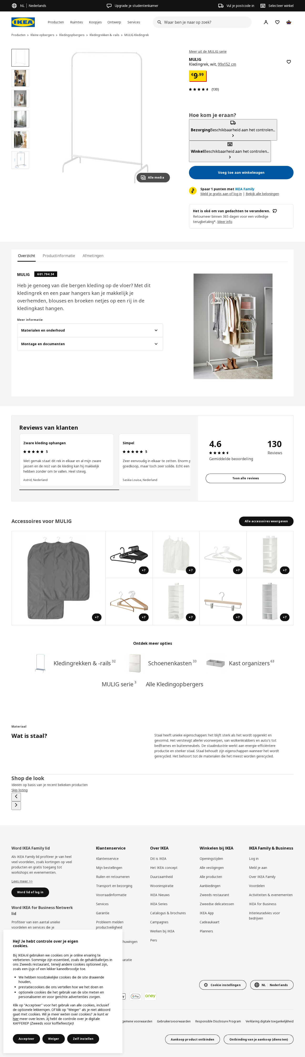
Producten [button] (56, 22)
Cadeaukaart (209, 922)
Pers (153, 940)
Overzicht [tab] (26, 255)
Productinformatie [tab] (59, 255)
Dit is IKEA (158, 858)
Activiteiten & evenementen (271, 895)
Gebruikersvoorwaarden (174, 1021)
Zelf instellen (83, 1039)
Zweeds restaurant (214, 895)
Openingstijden (211, 858)
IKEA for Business (262, 904)
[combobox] (201, 22)
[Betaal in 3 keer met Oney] (150, 996)
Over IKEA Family (262, 876)
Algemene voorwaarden (135, 1021)
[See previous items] (16, 797)
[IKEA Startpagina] (23, 22)
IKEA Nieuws (160, 895)
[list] (104, 459)
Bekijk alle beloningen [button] (262, 193)
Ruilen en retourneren (113, 876)
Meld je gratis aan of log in (221, 193)
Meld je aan (258, 867)
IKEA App (207, 913)
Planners (206, 931)
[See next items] (16, 805)
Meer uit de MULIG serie (208, 51)
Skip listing (19, 790)
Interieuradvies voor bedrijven (264, 915)
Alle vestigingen (212, 867)
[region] (105, 117)
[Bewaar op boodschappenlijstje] (289, 62)
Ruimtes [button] (76, 22)
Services (102, 904)
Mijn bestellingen (109, 867)
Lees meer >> (22, 881)
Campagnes (159, 922)
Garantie (102, 913)
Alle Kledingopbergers (174, 684)
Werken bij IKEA (162, 931)
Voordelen (257, 885)
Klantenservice (107, 858)
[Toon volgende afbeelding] (164, 117)
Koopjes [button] (95, 22)
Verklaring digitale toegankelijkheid (270, 1021)
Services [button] (133, 22)
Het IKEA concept (164, 867)
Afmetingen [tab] (93, 255)
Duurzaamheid (161, 876)
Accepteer (26, 1039)
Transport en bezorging (114, 885)
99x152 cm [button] (227, 64)
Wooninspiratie (161, 885)
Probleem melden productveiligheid (109, 925)
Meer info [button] (224, 221)
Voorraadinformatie (111, 895)
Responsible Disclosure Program (218, 1021)
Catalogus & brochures (168, 913)
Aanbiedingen (210, 885)
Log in (254, 858)
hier (16, 1018)
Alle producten (211, 876)
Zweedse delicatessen (217, 904)
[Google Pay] (136, 996)
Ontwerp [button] (114, 22)
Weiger (53, 1039)
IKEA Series (159, 904)
